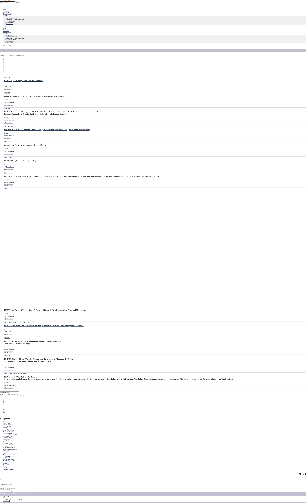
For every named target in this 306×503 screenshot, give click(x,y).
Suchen (17, 2)
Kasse (4, 9)
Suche (4, 498)
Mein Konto (6, 12)
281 (4, 70)
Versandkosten (10, 86)
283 (4, 72)
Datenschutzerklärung (11, 18)
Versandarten (9, 24)
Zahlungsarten (10, 22)
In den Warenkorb (8, 89)
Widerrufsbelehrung (11, 39)
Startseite (5, 6)
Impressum (9, 16)
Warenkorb (6, 11)
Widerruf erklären (10, 21)
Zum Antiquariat (7, 14)
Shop (4, 8)
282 (4, 71)
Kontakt (5, 15)
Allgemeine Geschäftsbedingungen (15, 19)
